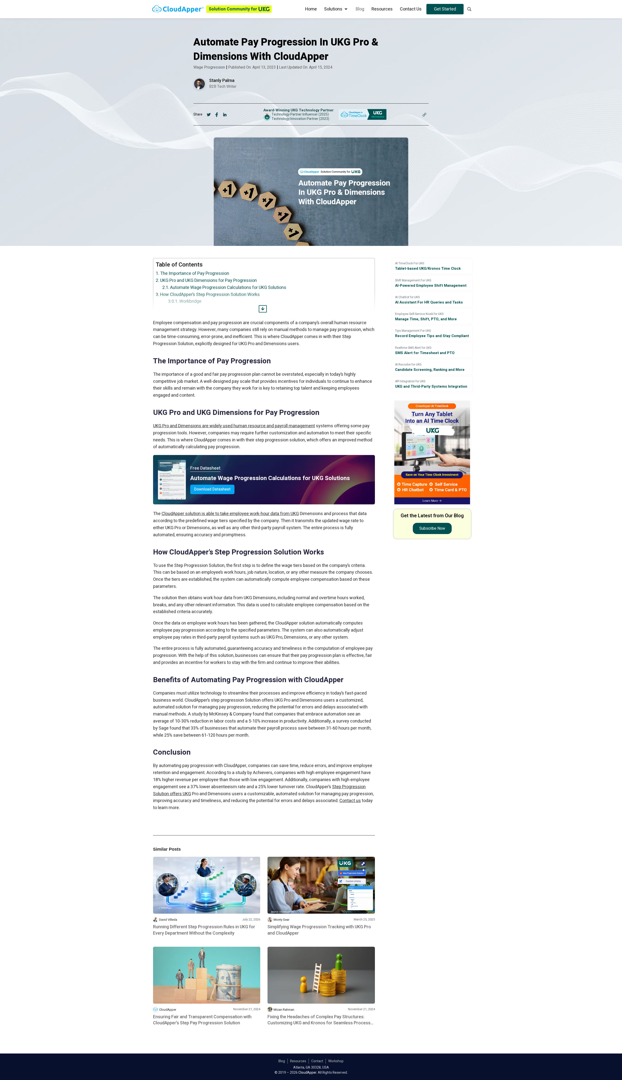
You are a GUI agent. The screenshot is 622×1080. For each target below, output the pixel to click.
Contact (317, 1061)
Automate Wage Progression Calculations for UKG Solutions (228, 287)
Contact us (350, 800)
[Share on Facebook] (217, 114)
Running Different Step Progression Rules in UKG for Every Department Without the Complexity (204, 930)
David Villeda (168, 919)
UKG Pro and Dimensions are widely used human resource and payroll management (234, 426)
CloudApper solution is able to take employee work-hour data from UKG (230, 513)
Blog (281, 1061)
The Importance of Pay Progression (194, 273)
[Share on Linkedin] (225, 114)
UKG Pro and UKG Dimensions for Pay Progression (208, 280)
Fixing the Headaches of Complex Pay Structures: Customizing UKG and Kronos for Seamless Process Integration (319, 1020)
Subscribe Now (432, 528)
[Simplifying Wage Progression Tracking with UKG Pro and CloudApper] (321, 885)
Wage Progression (209, 67)
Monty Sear (281, 919)
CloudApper (167, 1009)
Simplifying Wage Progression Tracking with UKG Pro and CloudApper (319, 930)
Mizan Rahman (284, 1009)
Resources (298, 1061)
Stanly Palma (221, 80)
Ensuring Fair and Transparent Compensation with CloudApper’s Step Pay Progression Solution (202, 1020)
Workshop (336, 1061)
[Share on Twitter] (209, 114)
